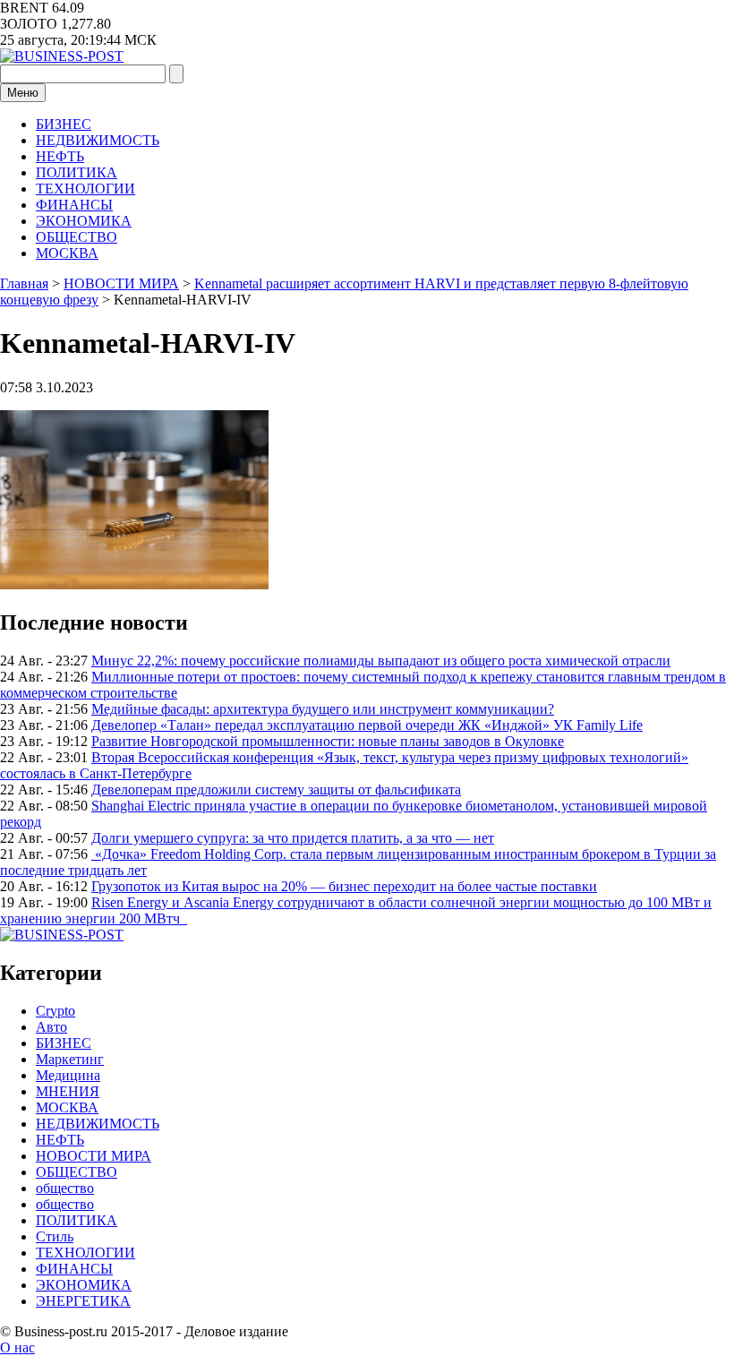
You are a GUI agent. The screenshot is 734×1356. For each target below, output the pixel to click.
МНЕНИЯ (67, 1091)
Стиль (54, 1236)
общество (65, 1188)
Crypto (55, 1010)
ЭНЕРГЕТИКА (83, 1301)
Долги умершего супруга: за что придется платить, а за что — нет (292, 837)
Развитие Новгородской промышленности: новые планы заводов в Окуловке (327, 741)
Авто (51, 1026)
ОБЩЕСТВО (76, 237)
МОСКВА (67, 253)
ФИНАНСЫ (74, 204)
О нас (17, 1347)
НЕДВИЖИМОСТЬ (97, 140)
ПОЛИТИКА (76, 172)
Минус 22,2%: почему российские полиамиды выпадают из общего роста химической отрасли (380, 660)
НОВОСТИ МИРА (93, 1155)
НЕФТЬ (60, 156)
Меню (22, 92)
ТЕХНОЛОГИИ (85, 188)
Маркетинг (70, 1059)
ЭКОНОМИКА (84, 220)
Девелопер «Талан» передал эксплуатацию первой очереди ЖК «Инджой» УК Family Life (367, 725)
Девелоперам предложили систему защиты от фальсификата (276, 789)
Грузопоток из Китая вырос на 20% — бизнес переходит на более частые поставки (344, 886)
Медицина (68, 1075)
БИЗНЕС (63, 124)
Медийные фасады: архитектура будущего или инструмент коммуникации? (322, 709)
